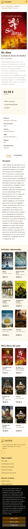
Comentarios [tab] (18, 155)
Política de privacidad (7, 467)
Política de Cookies (6, 470)
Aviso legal (4, 461)
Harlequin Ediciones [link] (10, 120)
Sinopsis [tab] (8, 155)
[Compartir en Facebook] (5, 111)
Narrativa (17, 6)
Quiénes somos (5, 481)
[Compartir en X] (8, 111)
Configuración (14, 525)
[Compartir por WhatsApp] (11, 111)
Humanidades (9, 6)
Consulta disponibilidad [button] (10, 105)
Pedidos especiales (6, 484)
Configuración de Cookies (8, 473)
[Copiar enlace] (18, 111)
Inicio (2, 6)
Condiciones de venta (7, 464)
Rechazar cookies (14, 521)
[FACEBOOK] (3, 452)
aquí (10, 513)
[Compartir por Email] (14, 111)
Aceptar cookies (14, 518)
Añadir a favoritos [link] (9, 101)
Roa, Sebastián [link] (6, 59)
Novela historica (7, 8)
